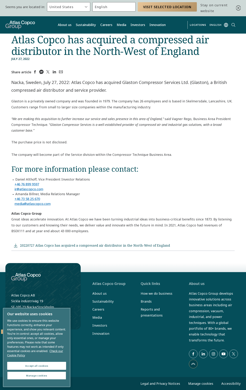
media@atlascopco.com (33, 204)
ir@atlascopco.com (29, 189)
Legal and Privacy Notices (160, 383)
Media (121, 25)
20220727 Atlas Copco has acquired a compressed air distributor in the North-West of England (95, 245)
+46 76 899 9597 (27, 184)
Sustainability (86, 25)
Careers (106, 25)
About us (64, 25)
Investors (138, 25)
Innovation (157, 25)
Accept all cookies (36, 365)
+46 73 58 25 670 (27, 199)
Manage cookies (200, 383)
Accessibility (231, 383)
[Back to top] (193, 364)
